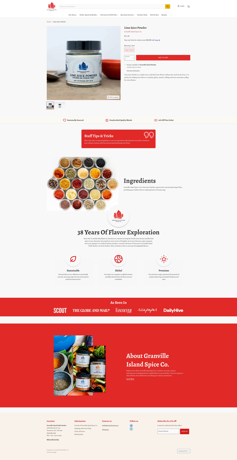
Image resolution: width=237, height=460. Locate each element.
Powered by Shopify (51, 452)
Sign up (185, 431)
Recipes (164, 15)
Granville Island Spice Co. (133, 32)
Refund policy (78, 434)
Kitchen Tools (142, 15)
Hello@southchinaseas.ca (110, 425)
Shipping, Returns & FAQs (82, 428)
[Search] (167, 6)
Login (182, 6)
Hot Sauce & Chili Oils (108, 15)
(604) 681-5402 (51, 433)
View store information (133, 71)
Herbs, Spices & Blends (88, 15)
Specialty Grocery (127, 15)
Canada (182, 451)
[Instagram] (131, 425)
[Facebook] (131, 429)
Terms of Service (79, 431)
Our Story (72, 15)
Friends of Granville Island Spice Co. (85, 425)
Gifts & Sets (154, 15)
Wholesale (105, 430)
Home (49, 22)
